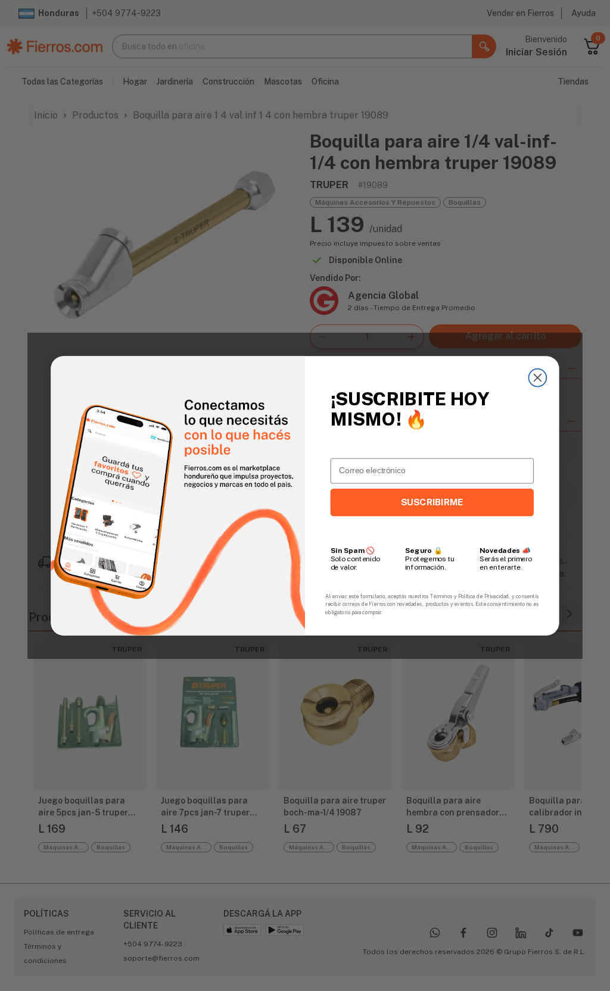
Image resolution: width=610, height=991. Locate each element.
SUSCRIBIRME (432, 501)
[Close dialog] (537, 377)
